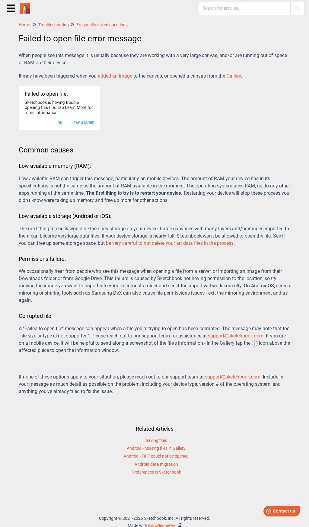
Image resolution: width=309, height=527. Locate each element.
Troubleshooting (53, 24)
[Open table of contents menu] (12, 7)
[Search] (297, 8)
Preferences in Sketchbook (156, 472)
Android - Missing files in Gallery (156, 448)
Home (24, 24)
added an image (115, 76)
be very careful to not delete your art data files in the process (170, 243)
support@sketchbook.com (235, 336)
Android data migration (156, 464)
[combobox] (245, 8)
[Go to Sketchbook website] (27, 5)
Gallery (233, 76)
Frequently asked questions (102, 24)
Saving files (156, 440)
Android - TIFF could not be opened (156, 456)
